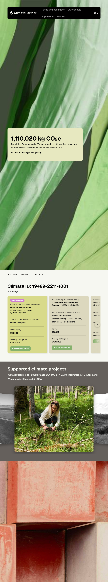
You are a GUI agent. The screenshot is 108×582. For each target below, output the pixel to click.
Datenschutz (74, 9)
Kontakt (61, 16)
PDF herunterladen (20, 348)
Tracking (39, 274)
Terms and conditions (53, 9)
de (95, 13)
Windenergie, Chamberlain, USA (25, 379)
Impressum (47, 16)
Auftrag (12, 274)
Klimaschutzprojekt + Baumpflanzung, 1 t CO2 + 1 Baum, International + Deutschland (53, 374)
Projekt (25, 274)
